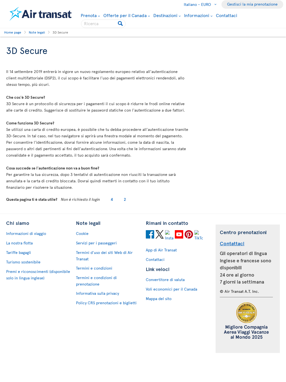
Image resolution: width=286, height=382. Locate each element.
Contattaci (226, 15)
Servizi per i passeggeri (96, 243)
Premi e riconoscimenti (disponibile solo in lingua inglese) (38, 274)
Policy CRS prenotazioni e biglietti (106, 302)
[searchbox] (103, 24)
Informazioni (196, 15)
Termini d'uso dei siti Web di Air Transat (104, 255)
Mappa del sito (158, 298)
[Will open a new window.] (150, 235)
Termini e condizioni (94, 268)
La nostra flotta (19, 243)
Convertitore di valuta (165, 279)
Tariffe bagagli (18, 252)
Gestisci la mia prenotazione (252, 4)
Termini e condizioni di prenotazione (96, 281)
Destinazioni (165, 15)
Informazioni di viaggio (26, 233)
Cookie (82, 233)
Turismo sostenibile (23, 262)
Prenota (89, 15)
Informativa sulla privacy (97, 293)
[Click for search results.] (121, 24)
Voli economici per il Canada (171, 289)
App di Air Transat (161, 250)
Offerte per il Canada (125, 15)
